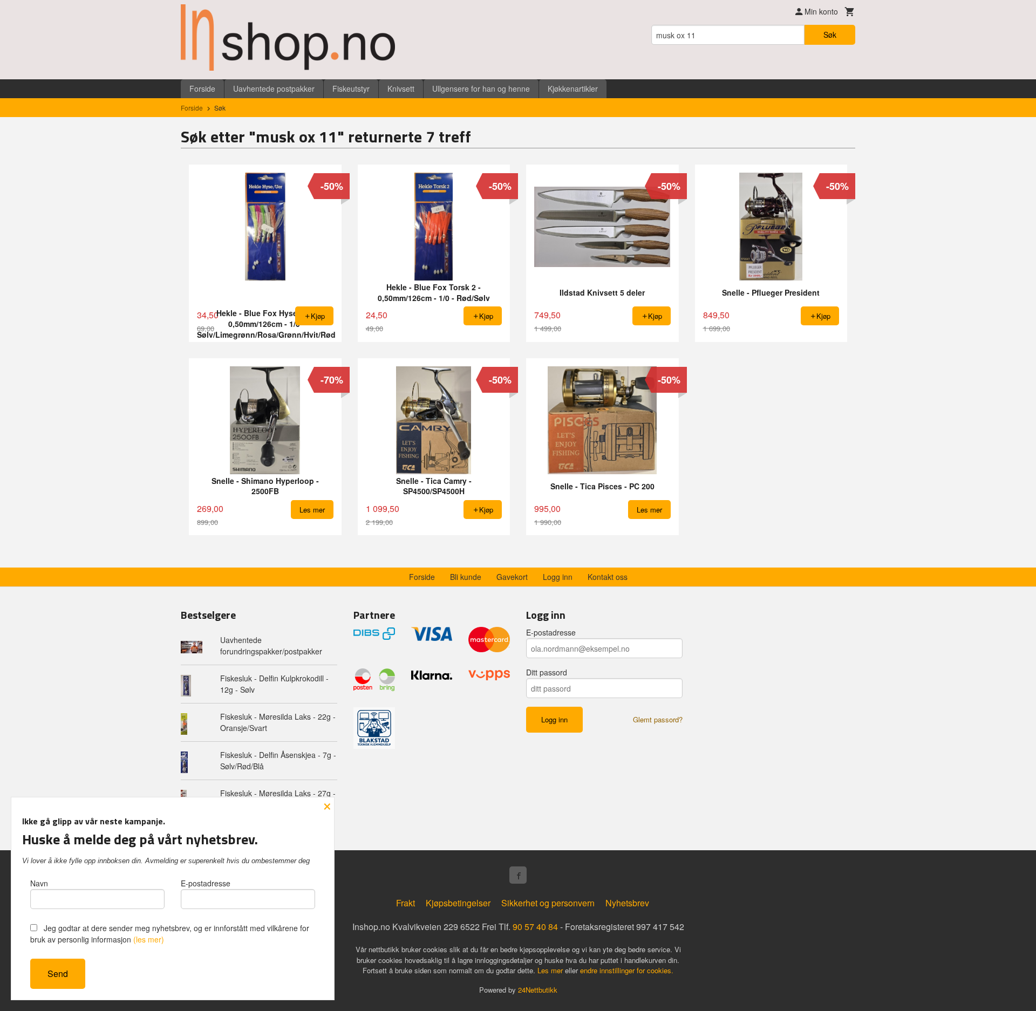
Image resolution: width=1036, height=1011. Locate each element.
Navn (39, 883)
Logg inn (557, 576)
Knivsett (400, 88)
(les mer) (148, 939)
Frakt (405, 903)
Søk (829, 34)
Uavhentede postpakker (274, 88)
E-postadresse (551, 632)
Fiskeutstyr (351, 88)
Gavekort (512, 576)
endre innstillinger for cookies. (626, 970)
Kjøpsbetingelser (458, 903)
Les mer (551, 970)
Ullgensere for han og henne (481, 88)
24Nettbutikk (537, 990)
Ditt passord (546, 672)
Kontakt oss (608, 576)
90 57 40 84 (535, 926)
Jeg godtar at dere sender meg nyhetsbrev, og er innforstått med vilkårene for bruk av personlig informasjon (169, 934)
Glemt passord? (658, 719)
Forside (202, 88)
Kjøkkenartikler (573, 88)
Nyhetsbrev (627, 903)
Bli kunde (465, 576)
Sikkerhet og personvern (548, 903)
